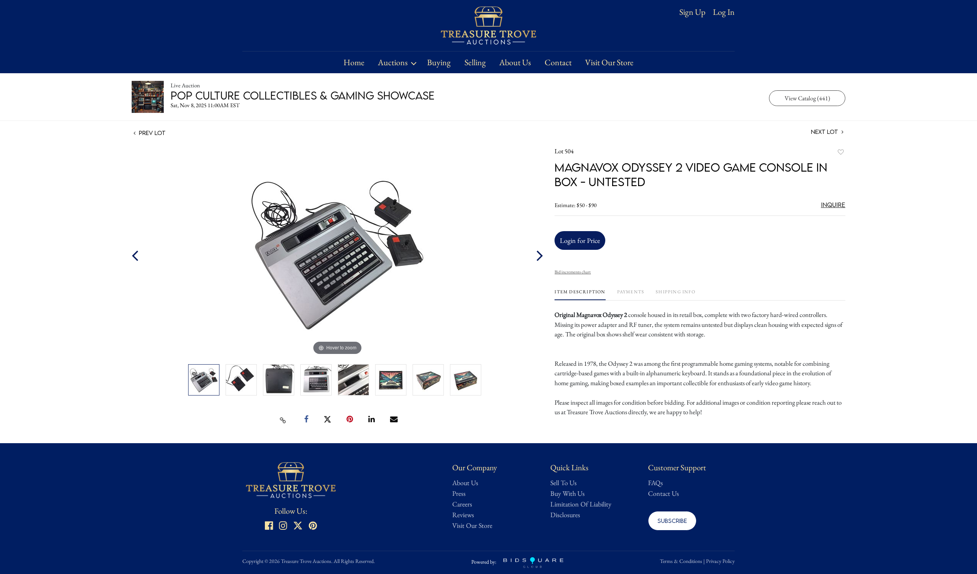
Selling (475, 62)
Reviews (463, 514)
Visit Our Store (609, 62)
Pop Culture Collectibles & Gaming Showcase (303, 95)
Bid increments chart (573, 272)
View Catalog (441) (807, 98)
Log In (724, 12)
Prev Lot (151, 132)
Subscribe (672, 520)
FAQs (655, 482)
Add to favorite (840, 152)
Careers (462, 504)
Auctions (393, 62)
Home (353, 62)
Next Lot (825, 132)
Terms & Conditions (681, 561)
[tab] (580, 294)
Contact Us (663, 493)
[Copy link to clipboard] (283, 419)
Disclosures (565, 514)
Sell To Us (563, 482)
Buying (439, 62)
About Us (515, 62)
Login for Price (580, 240)
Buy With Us (567, 493)
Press (459, 493)
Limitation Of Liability (580, 504)
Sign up (692, 12)
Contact (558, 62)
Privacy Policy (720, 561)
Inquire (833, 205)
